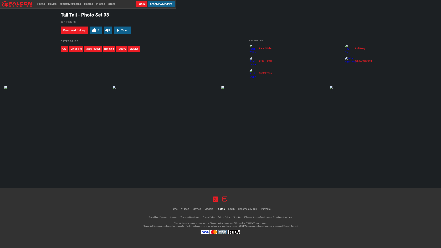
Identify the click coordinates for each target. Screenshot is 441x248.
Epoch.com (158, 226)
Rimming (109, 48)
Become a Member (161, 4)
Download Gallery (74, 30)
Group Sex (76, 48)
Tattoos (121, 48)
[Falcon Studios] (17, 4)
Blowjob (134, 48)
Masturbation (93, 48)
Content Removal (290, 226)
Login (141, 4)
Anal (64, 48)
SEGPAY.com (245, 226)
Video (124, 30)
